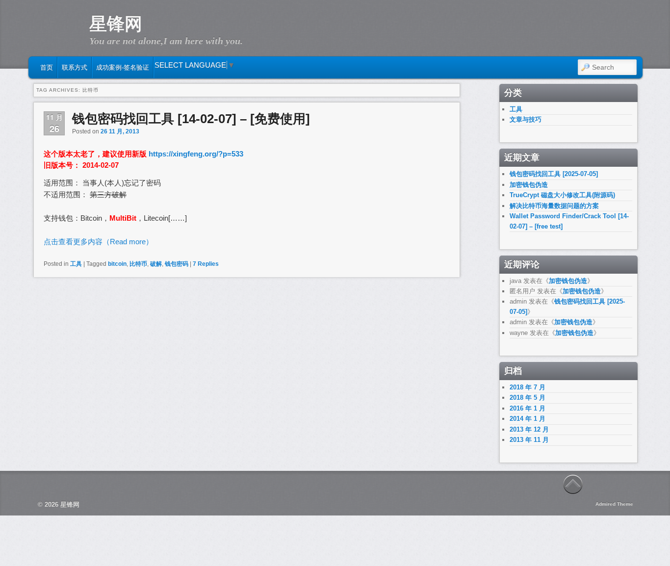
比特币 (138, 263)
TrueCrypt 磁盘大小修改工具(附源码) (562, 195)
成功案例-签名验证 (122, 67)
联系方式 (74, 67)
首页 (46, 67)
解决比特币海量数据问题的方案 (554, 205)
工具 (76, 263)
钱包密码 (176, 263)
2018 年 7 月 (527, 387)
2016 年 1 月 (527, 408)
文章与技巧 (525, 119)
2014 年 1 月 (527, 418)
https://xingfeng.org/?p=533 (196, 154)
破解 (156, 263)
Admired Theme (614, 504)
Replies (206, 263)
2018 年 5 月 (527, 397)
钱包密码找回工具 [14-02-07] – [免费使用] (191, 118)
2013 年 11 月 (529, 439)
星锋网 (115, 24)
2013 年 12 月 (529, 429)
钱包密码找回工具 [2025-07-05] (554, 174)
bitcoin (117, 263)
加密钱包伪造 (529, 184)
